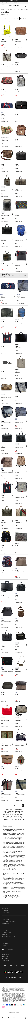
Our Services (5, 908)
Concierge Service (6, 912)
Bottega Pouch (18, 809)
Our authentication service (8, 921)
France (3, 1013)
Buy (3, 917)
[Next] (17, 805)
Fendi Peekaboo (9, 813)
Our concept (5, 910)
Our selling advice (6, 932)
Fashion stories (6, 960)
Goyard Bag (18, 813)
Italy (25, 1013)
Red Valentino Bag (8, 819)
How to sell (4, 930)
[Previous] (10, 805)
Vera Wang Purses (19, 819)
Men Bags (12, 9)
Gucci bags (17, 845)
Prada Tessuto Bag (18, 818)
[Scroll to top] (23, 805)
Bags (17, 9)
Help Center (5, 943)
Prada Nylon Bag (7, 818)
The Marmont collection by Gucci (11, 898)
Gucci (7, 9)
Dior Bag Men (8, 809)
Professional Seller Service (8, 936)
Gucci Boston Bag (7, 816)
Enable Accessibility (14, 0)
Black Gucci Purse (18, 814)
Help (3, 940)
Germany (19, 1013)
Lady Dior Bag (19, 811)
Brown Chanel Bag (9, 811)
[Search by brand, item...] (2, 5)
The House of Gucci (7, 855)
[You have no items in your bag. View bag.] (25, 6)
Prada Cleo (21, 816)
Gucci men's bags (6, 887)
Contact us (4, 945)
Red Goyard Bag (7, 814)
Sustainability (5, 954)
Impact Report (5, 956)
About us (4, 952)
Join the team (5, 958)
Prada (15, 816)
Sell (3, 928)
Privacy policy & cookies (13, 981)
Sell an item (5, 934)
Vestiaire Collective (8, 949)
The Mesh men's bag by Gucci (10, 895)
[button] (25, 6)
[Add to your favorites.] (12, 40)
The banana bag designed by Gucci (11, 896)
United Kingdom (8, 1013)
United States (14, 1013)
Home (2, 9)
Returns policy (5, 923)
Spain (22, 1013)
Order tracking (5, 919)
